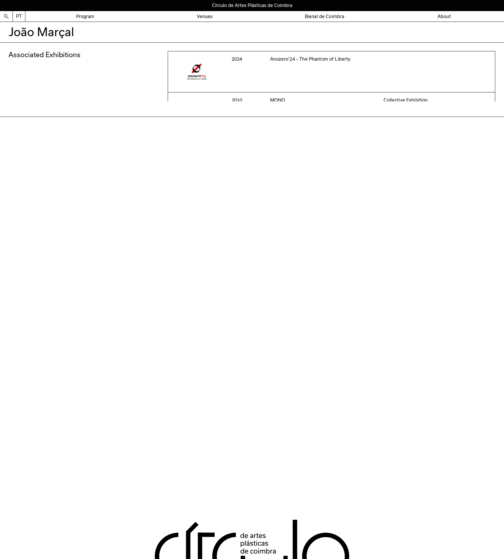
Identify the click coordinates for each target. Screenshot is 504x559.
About (444, 16)
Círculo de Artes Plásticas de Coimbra (252, 5)
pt (19, 16)
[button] (85, 16)
